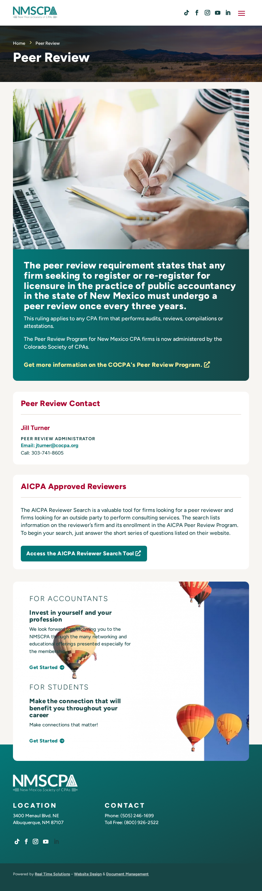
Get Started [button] (43, 667)
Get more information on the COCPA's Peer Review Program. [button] (113, 364)
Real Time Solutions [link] (52, 874)
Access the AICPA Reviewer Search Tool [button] (80, 553)
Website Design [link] (88, 874)
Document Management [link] (127, 874)
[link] (186, 13)
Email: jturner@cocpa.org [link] (49, 445)
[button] (241, 12)
